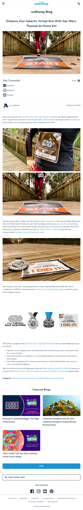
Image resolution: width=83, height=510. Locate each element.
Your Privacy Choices (48, 498)
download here (50, 221)
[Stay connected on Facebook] (31, 491)
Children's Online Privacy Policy (66, 498)
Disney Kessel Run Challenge (59, 368)
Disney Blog (41, 12)
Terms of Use (12, 498)
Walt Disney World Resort (54, 378)
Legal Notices (23, 498)
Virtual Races (17, 378)
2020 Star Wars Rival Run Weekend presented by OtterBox (36, 371)
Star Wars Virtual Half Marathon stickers (50, 289)
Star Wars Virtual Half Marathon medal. (29, 232)
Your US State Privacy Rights (35, 502)
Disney (45, 120)
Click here (62, 371)
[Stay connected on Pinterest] (51, 491)
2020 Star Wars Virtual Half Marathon (36, 117)
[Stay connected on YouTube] (44, 491)
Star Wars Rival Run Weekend (34, 378)
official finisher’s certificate (49, 229)
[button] (78, 4)
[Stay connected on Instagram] (38, 491)
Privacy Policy (35, 498)
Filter (41, 466)
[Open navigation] (3, 3)
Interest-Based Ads (52, 502)
